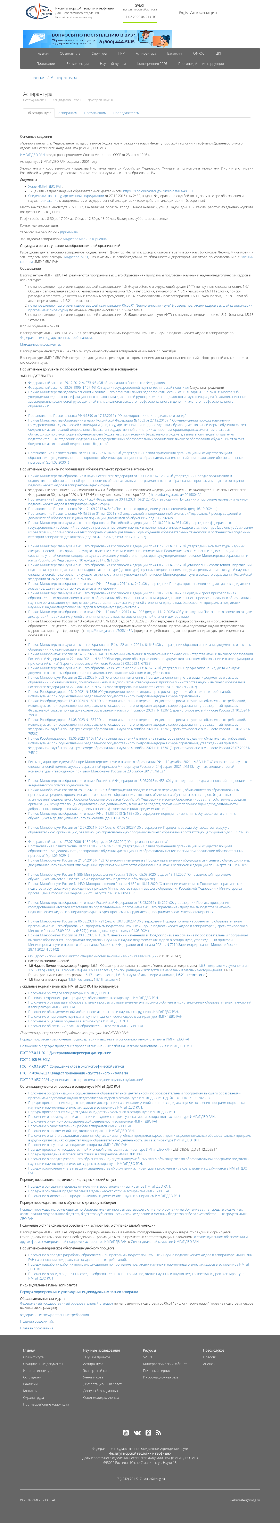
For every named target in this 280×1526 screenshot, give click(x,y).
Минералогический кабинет (165, 1364)
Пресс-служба (213, 1350)
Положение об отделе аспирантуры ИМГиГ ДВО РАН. (69, 993)
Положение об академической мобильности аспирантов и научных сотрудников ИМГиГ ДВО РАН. (103, 1011)
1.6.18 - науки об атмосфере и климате (145, 975)
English (184, 12)
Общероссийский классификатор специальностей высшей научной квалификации (92, 956)
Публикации (45, 63)
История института (37, 1370)
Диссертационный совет (102, 1384)
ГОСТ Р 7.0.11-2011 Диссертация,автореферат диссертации (65, 1053)
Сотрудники (32, 1377)
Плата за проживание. (37, 1328)
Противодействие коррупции (201, 63)
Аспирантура (146, 53)
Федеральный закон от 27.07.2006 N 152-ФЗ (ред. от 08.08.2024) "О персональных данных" (98, 841)
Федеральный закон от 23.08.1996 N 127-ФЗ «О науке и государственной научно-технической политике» (109, 387)
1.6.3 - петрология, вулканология (223, 965)
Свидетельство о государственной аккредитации (66, 196)
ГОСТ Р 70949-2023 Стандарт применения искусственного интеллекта (74, 1073)
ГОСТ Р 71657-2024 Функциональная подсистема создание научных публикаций (81, 1079)
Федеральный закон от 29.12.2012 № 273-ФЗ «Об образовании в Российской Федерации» (97, 382)
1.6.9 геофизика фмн (71, 970)
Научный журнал (113, 63)
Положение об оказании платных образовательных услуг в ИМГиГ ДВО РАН (86, 1026)
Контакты (30, 1391)
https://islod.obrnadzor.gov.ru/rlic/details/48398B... (160, 191)
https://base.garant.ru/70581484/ (109, 630)
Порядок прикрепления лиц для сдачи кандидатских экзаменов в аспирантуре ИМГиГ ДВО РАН (101, 1112)
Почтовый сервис (157, 1370)
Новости (209, 1357)
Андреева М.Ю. (76, 257)
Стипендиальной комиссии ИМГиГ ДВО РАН (165, 1241)
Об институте (70, 53)
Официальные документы (43, 1364)
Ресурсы (149, 1350)
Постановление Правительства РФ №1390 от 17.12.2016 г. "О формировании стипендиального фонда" (107, 415)
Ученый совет (94, 1377)
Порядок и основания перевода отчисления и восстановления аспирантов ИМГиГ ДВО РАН (99, 1186)
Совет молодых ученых (101, 1397)
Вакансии (174, 53)
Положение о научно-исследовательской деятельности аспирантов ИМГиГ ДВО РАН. (93, 1121)
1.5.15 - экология (106, 979)
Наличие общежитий (36, 1321)
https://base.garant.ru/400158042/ (175, 494)
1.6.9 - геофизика (41, 970)
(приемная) (68, 232)
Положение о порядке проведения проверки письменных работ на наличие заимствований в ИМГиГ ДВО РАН (106, 1046)
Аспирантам (67, 113)
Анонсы (209, 1364)
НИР (121, 53)
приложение (48, 200)
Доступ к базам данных (100, 1391)
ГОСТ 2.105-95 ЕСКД (35, 1059)
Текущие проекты (96, 1357)
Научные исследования (101, 1350)
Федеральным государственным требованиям (56, 337)
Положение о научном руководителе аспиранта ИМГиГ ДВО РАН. (78, 1144)
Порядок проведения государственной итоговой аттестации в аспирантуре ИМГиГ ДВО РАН (99, 1149)
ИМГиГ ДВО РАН (32, 154)
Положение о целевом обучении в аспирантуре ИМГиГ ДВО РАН (78, 1021)
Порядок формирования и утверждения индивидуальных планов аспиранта (79, 1292)
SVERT (140, 5)
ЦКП (219, 53)
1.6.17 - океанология (98, 975)
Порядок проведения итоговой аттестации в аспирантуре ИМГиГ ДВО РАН (85, 1154)
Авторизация (203, 12)
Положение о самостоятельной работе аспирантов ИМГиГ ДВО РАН (80, 1126)
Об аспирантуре (38, 113)
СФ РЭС (198, 53)
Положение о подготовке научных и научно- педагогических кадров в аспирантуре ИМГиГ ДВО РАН (105, 1016)
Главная (42, 53)
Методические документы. (40, 344)
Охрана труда (33, 1397)
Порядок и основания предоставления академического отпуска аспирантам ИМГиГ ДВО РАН (99, 1191)
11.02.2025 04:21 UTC (140, 17)
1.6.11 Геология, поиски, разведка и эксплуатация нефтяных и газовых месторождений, (155, 970)
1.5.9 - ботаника (80, 979)
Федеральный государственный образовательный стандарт (66, 1303)
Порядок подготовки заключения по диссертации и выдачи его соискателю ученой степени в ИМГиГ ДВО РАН (105, 1039)
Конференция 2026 (152, 63)
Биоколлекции (77, 63)
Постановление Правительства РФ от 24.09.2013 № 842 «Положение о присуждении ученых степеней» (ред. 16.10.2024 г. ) (122, 508)
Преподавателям (126, 113)
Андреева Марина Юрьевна (85, 239)
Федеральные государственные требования (54, 1315)
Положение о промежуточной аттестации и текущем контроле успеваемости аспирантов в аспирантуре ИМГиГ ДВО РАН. (122, 1116)
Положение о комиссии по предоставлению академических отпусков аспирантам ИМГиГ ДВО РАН (104, 1196)
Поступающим (95, 113)
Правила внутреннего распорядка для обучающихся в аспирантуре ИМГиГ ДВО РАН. (93, 998)
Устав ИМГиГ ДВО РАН (45, 186)
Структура (99, 53)
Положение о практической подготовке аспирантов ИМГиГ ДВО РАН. (81, 1130)
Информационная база (160, 1377)
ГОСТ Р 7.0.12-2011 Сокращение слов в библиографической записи (72, 1066)
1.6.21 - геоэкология (191, 975)
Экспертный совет (97, 1370)
